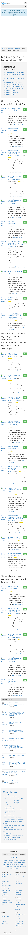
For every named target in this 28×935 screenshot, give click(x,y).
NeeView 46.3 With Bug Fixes (16, 755)
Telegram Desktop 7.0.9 (14, 376)
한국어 (15, 862)
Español (16, 860)
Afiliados (18, 909)
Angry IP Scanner (12, 273)
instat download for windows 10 (13, 799)
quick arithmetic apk (10, 839)
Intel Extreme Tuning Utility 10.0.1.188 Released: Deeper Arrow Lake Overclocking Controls (16, 713)
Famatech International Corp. (15, 179)
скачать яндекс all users (11, 797)
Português (10, 864)
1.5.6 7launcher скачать (11, 805)
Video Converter (6, 890)
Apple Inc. (10, 299)
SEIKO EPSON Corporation (14, 493)
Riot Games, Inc (12, 225)
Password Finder (6, 885)
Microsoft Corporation (13, 155)
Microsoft (10, 132)
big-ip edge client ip (9, 90)
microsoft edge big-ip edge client (13, 88)
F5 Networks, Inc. (12, 112)
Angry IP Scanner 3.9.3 (15, 271)
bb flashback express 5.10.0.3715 (13, 835)
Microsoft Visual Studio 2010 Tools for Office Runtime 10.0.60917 (16, 517)
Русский (16, 864)
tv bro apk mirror (9, 815)
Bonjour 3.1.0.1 (13, 297)
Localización (19, 921)
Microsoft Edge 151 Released (16, 738)
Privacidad (18, 883)
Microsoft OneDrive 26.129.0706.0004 (14, 398)
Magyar (12, 868)
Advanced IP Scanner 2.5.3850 (15, 177)
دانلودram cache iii (9, 833)
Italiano (5, 862)
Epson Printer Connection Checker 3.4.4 (14, 489)
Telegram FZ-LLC (12, 378)
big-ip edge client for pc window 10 (14, 84)
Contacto (18, 881)
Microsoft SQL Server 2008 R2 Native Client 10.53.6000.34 (15, 315)
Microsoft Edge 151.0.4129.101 (13, 129)
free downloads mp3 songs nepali (14, 825)
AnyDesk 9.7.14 (13, 537)
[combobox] (12, 6)
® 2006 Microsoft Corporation (15, 319)
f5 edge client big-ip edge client (13, 82)
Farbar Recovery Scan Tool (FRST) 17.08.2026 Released (16, 731)
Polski (4, 864)
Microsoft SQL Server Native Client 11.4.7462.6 (14, 201)
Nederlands (21, 862)
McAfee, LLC (11, 450)
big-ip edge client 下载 (10, 94)
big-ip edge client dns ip (11, 92)
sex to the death (8, 827)
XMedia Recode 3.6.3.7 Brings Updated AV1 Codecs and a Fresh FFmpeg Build (17, 773)
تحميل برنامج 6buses (9, 811)
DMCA (17, 874)
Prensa (3, 919)
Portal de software (20, 914)
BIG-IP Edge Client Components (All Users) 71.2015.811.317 (15, 243)
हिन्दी (16, 868)
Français (22, 860)
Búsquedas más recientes (10, 793)
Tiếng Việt (9, 866)
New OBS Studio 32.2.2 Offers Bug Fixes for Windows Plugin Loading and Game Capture (17, 764)
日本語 (10, 862)
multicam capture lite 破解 (11, 803)
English (5, 860)
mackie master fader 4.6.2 (11, 801)
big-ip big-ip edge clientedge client (14, 72)
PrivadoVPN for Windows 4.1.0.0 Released (15, 781)
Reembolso (18, 890)
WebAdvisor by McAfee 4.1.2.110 (13, 447)
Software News (5, 900)
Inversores (4, 923)
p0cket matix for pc (9, 807)
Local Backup (5, 888)
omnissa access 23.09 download (13, 809)
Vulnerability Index (6, 903)
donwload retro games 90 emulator (14, 819)
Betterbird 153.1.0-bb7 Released (15, 723)
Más (25, 109)
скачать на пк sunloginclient (12, 817)
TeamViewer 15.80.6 (14, 553)
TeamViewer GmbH (13, 555)
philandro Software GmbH (14, 539)
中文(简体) (16, 866)
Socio (17, 902)
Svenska (22, 864)
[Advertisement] (14, 31)
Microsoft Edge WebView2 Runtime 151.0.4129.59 (14, 152)
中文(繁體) (23, 866)
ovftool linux (7, 813)
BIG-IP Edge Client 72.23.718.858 (14, 109)
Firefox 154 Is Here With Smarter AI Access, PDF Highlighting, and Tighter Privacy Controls (16, 747)
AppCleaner (4, 895)
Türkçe (4, 866)
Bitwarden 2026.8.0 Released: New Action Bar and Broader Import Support (17, 704)
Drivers (3, 879)
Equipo (3, 921)
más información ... (19, 124)
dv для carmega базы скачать (12, 837)
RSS (2, 905)
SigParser (4, 892)
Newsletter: (14, 851)
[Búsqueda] (25, 6)
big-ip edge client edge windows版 (14, 86)
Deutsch (10, 860)
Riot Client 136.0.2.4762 (12, 222)
